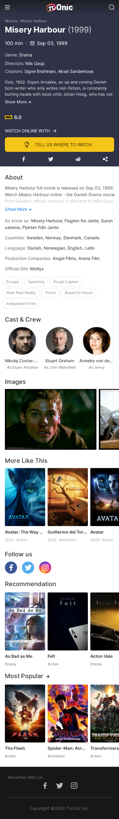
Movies (11, 21)
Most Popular (24, 676)
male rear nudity (21, 292)
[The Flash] (25, 713)
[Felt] (68, 621)
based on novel (78, 292)
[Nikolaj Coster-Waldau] (22, 341)
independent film (21, 303)
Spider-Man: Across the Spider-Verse (68, 748)
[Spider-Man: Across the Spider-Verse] (68, 713)
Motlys (37, 268)
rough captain (66, 281)
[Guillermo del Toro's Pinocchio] (68, 497)
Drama (25, 54)
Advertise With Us (25, 777)
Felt (51, 656)
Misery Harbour (33, 21)
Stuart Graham (59, 360)
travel (50, 292)
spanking (36, 281)
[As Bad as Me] (25, 621)
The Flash (15, 748)
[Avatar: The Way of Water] (25, 497)
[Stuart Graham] (59, 341)
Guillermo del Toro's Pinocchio (68, 531)
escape (12, 281)
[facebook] (11, 572)
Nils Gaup (35, 63)
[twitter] (28, 572)
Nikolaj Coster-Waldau (22, 360)
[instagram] (45, 572)
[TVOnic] (59, 7)
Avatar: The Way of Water (25, 531)
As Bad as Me (18, 656)
